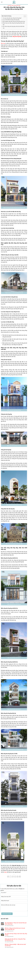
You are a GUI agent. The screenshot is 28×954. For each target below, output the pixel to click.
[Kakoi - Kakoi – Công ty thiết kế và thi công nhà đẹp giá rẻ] (14, 2)
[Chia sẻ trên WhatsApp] (8, 877)
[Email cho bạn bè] (15, 877)
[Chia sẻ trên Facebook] (10, 877)
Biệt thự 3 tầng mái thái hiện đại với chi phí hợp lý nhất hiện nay (15, 929)
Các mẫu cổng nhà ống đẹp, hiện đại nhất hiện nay (13, 27)
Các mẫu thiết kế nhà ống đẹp (14, 5)
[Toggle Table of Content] (24, 16)
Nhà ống (3, 43)
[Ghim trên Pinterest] (17, 877)
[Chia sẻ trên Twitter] (13, 877)
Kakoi (5, 872)
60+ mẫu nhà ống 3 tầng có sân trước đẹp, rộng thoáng (16, 934)
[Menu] (2, 2)
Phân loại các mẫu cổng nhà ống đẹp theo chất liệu (14, 23)
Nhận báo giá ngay (7, 913)
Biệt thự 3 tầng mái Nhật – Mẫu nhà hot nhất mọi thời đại (15, 945)
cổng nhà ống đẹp (16, 36)
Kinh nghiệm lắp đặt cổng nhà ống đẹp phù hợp (14, 21)
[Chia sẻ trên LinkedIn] (20, 877)
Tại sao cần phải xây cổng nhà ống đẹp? (12, 18)
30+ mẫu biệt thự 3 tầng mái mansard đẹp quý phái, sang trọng (16, 923)
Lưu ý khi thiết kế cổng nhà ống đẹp (11, 19)
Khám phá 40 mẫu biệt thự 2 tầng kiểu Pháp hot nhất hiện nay (15, 939)
